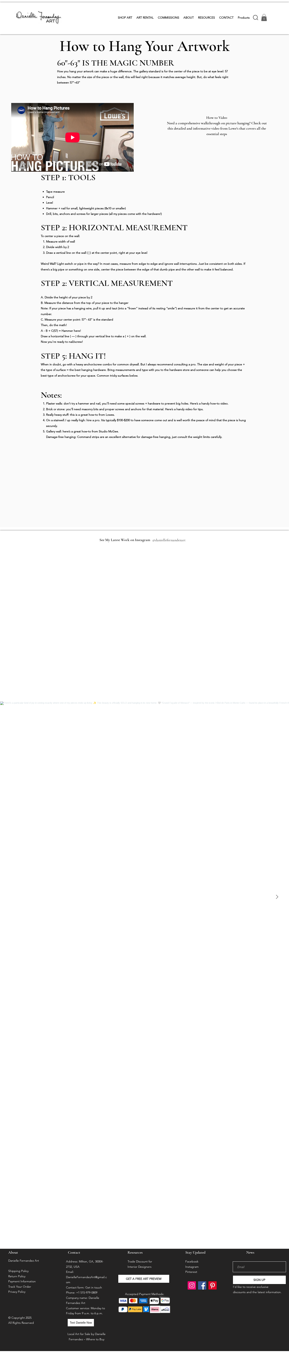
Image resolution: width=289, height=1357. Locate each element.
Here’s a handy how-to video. (209, 403)
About (13, 1252)
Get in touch (93, 1287)
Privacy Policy (16, 1292)
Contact (74, 1252)
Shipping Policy (18, 1271)
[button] (125, 17)
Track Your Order (19, 1286)
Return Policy (16, 1276)
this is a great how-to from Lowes (92, 415)
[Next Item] (277, 897)
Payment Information (22, 1281)
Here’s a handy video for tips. (184, 409)
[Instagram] (192, 1285)
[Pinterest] (212, 1285)
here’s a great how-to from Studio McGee (90, 431)
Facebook (191, 1261)
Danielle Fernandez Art (23, 1260)
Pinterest (191, 1272)
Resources (135, 1252)
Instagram (192, 1267)
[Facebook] (202, 1285)
